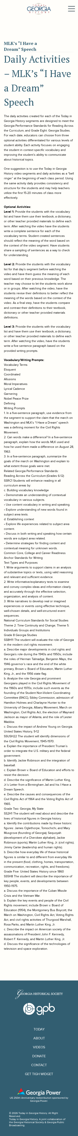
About (39, 1038)
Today (39, 1029)
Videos (39, 1047)
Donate (39, 1056)
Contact (39, 1065)
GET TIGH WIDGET (39, 1074)
